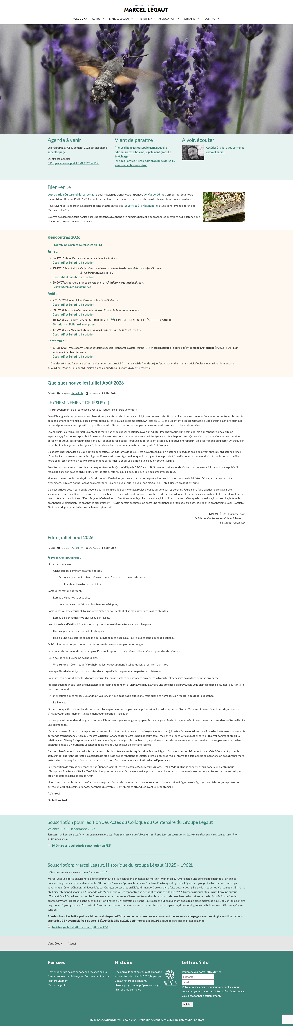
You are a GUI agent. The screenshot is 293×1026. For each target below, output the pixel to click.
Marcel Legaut (119, 18)
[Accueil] (86, 18)
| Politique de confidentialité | (155, 1020)
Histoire (144, 18)
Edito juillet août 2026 (71, 537)
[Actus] (103, 18)
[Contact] (220, 18)
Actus (96, 18)
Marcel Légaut (157, 194)
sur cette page (57, 152)
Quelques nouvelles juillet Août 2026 (86, 382)
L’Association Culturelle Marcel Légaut (72, 194)
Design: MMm (183, 1020)
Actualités (77, 393)
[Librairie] (198, 18)
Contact (210, 18)
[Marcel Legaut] (132, 18)
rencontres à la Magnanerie (140, 205)
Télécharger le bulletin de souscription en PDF (80, 927)
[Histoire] (153, 18)
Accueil (78, 18)
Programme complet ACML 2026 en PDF (74, 163)
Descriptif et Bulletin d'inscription (73, 262)
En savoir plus (123, 994)
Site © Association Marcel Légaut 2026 (113, 1020)
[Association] (178, 18)
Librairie (189, 18)
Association (167, 18)
